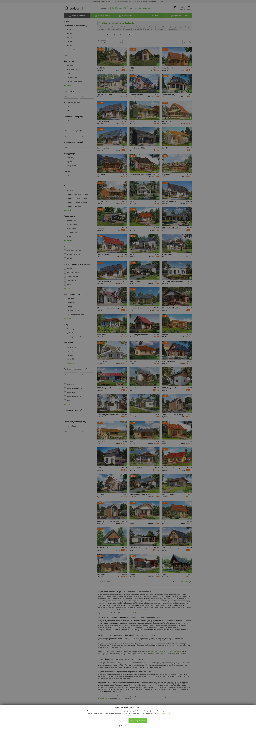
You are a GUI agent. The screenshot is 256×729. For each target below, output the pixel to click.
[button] (128, 726)
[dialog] (128, 364)
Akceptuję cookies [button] (138, 721)
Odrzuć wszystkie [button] (118, 721)
